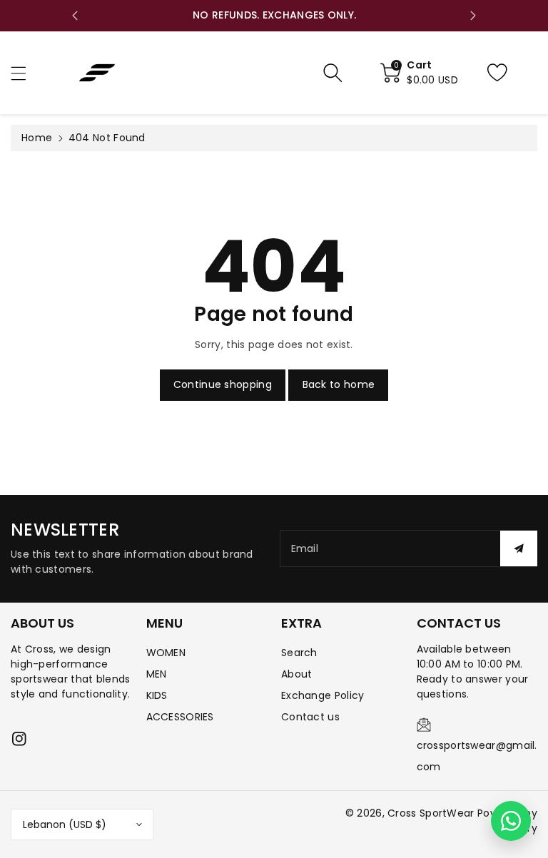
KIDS (157, 695)
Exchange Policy (323, 695)
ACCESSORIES (180, 717)
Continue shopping (222, 384)
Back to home (339, 384)
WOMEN (166, 652)
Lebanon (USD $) (64, 824)
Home (36, 138)
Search (299, 652)
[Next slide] (473, 15)
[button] (25, 73)
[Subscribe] (518, 548)
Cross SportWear (431, 813)
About (297, 674)
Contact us (310, 717)
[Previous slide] (75, 15)
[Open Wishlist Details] (508, 72)
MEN (156, 674)
